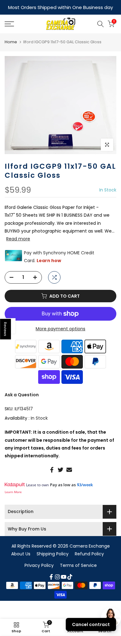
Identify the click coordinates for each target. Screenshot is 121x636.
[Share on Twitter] (60, 469)
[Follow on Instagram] (57, 576)
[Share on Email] (69, 469)
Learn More (13, 491)
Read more (18, 238)
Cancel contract (91, 624)
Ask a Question (22, 394)
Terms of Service (78, 565)
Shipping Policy (53, 553)
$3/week (85, 484)
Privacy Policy (39, 565)
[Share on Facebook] (52, 469)
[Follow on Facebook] (51, 576)
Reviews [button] (5, 329)
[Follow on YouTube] (63, 576)
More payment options (60, 328)
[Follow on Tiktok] (70, 576)
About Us (20, 553)
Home (11, 41)
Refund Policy (89, 553)
